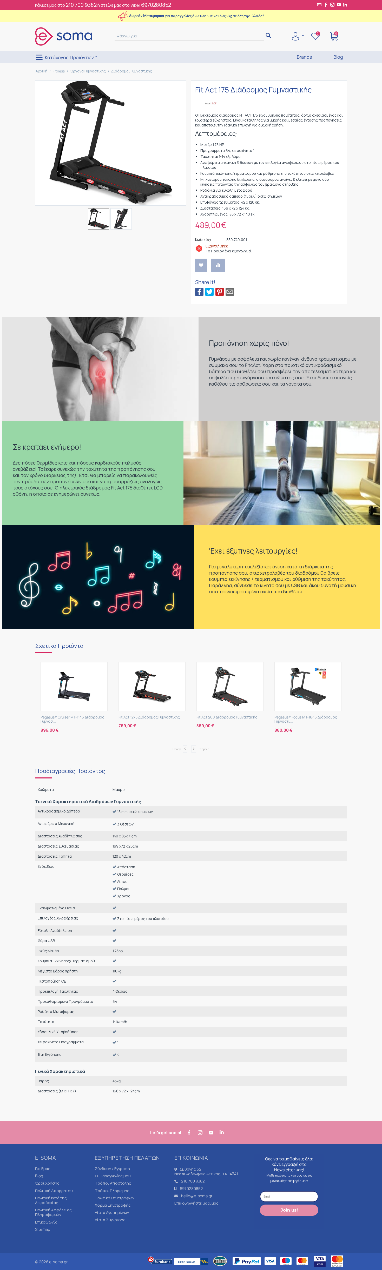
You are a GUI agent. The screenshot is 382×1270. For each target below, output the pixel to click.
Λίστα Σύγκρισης (110, 1219)
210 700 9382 (81, 4)
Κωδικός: (203, 239)
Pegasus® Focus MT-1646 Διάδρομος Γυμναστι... (227, 719)
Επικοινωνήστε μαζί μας (196, 1203)
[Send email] (230, 291)
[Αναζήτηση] (268, 36)
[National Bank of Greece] (220, 1267)
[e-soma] (63, 36)
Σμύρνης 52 (190, 1169)
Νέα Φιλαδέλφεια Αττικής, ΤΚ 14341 (206, 1174)
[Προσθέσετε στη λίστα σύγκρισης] (218, 265)
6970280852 (156, 4)
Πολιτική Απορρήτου (54, 1190)
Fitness (59, 71)
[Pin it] (219, 291)
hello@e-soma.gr (196, 1196)
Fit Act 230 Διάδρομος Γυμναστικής (304, 717)
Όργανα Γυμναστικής (88, 71)
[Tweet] (209, 291)
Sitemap (42, 1229)
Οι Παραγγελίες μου (113, 1176)
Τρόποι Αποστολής (113, 1183)
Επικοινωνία (46, 1222)
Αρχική (41, 71)
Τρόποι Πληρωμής (112, 1190)
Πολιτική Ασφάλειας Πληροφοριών (53, 1212)
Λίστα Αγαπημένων (112, 1212)
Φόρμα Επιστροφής (113, 1205)
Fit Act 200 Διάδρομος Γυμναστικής (148, 717)
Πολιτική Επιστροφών (114, 1198)
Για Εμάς (42, 1168)
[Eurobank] (160, 1267)
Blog (39, 1176)
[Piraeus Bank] (192, 1267)
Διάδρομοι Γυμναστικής (131, 71)
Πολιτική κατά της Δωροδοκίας (51, 1200)
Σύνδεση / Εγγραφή (112, 1168)
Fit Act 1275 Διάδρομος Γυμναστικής (71, 717)
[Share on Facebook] (199, 291)
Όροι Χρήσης (47, 1183)
